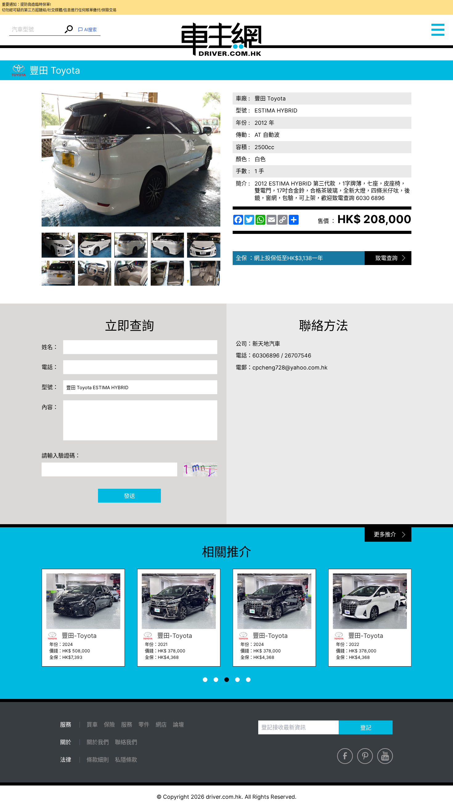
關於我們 (98, 742)
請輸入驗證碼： (61, 455)
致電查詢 (386, 258)
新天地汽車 (266, 344)
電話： (50, 367)
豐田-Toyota (78, 635)
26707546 (297, 355)
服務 (126, 724)
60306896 (266, 355)
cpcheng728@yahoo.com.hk (290, 367)
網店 (161, 724)
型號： (50, 387)
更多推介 (385, 534)
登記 (365, 727)
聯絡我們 (126, 742)
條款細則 (98, 760)
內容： (50, 407)
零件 (143, 724)
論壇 (178, 724)
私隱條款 (126, 760)
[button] (58, 245)
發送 (129, 496)
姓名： (50, 347)
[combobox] (36, 29)
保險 (109, 724)
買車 (92, 724)
